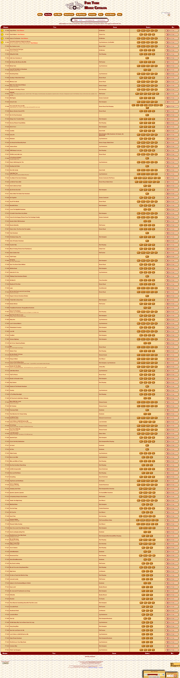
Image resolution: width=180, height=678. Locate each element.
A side (145, 69)
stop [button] (146, 674)
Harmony (143, 30)
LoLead (148, 30)
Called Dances (110, 14)
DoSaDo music (91, 667)
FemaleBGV (156, 105)
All (81, 20)
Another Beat (101, 667)
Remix (145, 602)
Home (40, 14)
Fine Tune (48, 14)
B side (149, 69)
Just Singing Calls (89, 20)
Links (119, 14)
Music (138, 30)
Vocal (152, 30)
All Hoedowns (81, 14)
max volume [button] (163, 674)
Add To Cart (173, 30)
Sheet (156, 30)
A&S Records (95, 667)
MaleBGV (150, 105)
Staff (100, 14)
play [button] (145, 674)
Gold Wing (58, 14)
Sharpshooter (69, 14)
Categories (92, 14)
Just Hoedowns (101, 20)
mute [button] (158, 674)
